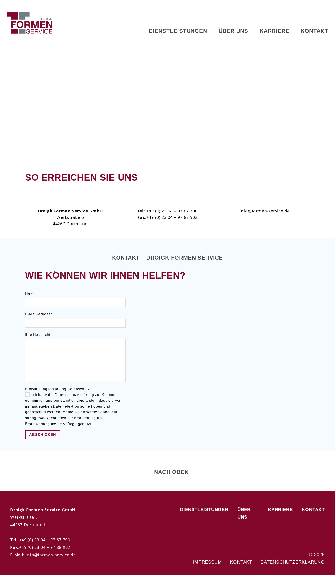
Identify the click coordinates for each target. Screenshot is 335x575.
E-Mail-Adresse (39, 314)
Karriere (274, 31)
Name (30, 294)
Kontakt (314, 31)
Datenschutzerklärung (292, 562)
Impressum (207, 562)
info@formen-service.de (50, 554)
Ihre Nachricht (37, 335)
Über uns (233, 31)
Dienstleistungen (178, 31)
